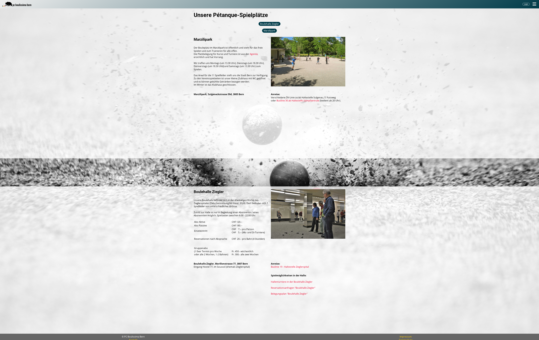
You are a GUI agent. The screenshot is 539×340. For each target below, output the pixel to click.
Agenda (254, 54)
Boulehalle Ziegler (269, 23)
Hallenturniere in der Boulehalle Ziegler (291, 281)
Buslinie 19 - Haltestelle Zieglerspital (290, 266)
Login (526, 4)
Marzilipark (269, 30)
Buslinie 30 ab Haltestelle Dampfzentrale (298, 100)
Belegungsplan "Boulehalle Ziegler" (289, 293)
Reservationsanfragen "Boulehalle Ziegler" (293, 287)
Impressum (406, 336)
